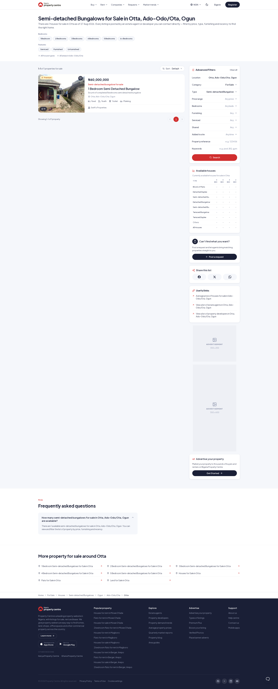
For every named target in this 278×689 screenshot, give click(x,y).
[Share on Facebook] (199, 277)
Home (41, 595)
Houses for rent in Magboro (107, 632)
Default (172, 68)
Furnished (58, 49)
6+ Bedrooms (126, 38)
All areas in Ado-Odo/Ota (71, 55)
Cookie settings (115, 681)
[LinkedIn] (230, 681)
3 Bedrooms (76, 38)
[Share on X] (215, 277)
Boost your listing (197, 627)
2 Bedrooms (60, 38)
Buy (92, 4)
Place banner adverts (199, 637)
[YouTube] (237, 681)
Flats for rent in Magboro (105, 637)
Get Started (213, 473)
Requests (132, 4)
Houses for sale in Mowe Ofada (108, 622)
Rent (102, 4)
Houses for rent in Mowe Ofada (108, 613)
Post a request (216, 257)
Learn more (46, 636)
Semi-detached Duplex (202, 197)
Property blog (155, 637)
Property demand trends (160, 622)
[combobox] (221, 77)
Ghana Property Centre (72, 656)
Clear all (233, 70)
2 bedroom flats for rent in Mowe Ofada (112, 627)
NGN (196, 4)
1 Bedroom (45, 38)
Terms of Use (100, 681)
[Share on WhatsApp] (230, 277)
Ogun (100, 595)
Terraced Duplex (199, 217)
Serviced (44, 49)
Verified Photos (196, 632)
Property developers (158, 618)
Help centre (233, 618)
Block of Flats (199, 187)
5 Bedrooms (109, 38)
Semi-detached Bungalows (81, 595)
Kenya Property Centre (48, 656)
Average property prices (160, 627)
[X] (224, 681)
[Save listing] (80, 78)
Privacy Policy (86, 681)
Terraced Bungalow (201, 212)
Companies (116, 4)
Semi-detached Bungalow (204, 207)
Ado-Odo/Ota (113, 595)
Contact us (233, 622)
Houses (61, 595)
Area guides (154, 642)
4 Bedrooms (93, 38)
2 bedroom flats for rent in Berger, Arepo (113, 667)
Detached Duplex (200, 192)
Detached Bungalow (201, 202)
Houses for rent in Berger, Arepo (109, 652)
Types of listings (196, 618)
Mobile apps (234, 627)
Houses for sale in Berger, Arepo (109, 662)
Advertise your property (200, 613)
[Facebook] (218, 681)
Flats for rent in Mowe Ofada (107, 618)
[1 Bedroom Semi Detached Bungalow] (111, 93)
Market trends (149, 4)
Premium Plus (195, 622)
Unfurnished (73, 49)
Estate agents (155, 613)
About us (232, 613)
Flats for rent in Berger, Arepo (107, 657)
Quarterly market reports (161, 632)
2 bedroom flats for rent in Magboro (111, 647)
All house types (48, 55)
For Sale (50, 595)
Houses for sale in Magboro (107, 642)
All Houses (197, 227)
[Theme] (207, 4)
